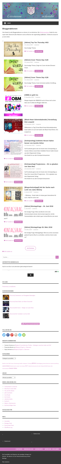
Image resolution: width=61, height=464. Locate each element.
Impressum (7, 441)
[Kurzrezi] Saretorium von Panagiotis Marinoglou (22, 295)
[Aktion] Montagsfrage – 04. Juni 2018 (38, 206)
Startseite (19, 449)
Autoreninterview (46, 363)
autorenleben (6, 366)
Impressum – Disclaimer (52, 449)
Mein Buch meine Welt (10, 388)
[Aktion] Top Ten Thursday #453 (36, 42)
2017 (26, 366)
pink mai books (8, 392)
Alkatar (42, 366)
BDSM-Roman (47, 366)
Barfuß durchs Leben (14, 366)
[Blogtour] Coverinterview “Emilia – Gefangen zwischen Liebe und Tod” (33, 345)
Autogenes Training (27, 363)
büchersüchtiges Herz (10, 405)
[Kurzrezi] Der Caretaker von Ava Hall (20, 314)
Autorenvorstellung (54, 363)
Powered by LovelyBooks (9, 286)
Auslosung (16, 363)
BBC (52, 366)
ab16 (39, 366)
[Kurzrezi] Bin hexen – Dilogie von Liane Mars (22, 307)
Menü (9, 23)
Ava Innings (22, 366)
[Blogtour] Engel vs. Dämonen (23, 347)
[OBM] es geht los (31, 95)
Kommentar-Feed (9, 425)
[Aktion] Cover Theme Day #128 (36, 77)
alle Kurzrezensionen (30, 324)
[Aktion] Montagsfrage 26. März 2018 (38, 227)
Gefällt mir (30, 51)
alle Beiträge (30, 248)
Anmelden (7, 421)
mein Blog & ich (28, 449)
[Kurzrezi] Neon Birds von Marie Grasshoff (21, 301)
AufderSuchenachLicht (33, 366)
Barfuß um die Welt (6, 363)
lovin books (7, 397)
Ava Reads (7, 395)
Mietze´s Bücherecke (10, 403)
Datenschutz (36, 433)
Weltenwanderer (44, 32)
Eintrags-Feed (8, 423)
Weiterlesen (38, 51)
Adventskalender (5, 368)
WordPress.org (8, 427)
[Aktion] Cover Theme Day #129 (36, 60)
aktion (34, 363)
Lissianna (36, 44)
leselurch (6, 401)
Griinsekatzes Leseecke (10, 386)
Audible (20, 363)
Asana (12, 363)
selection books (8, 399)
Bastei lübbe (13, 368)
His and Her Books (9, 390)
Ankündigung (39, 363)
